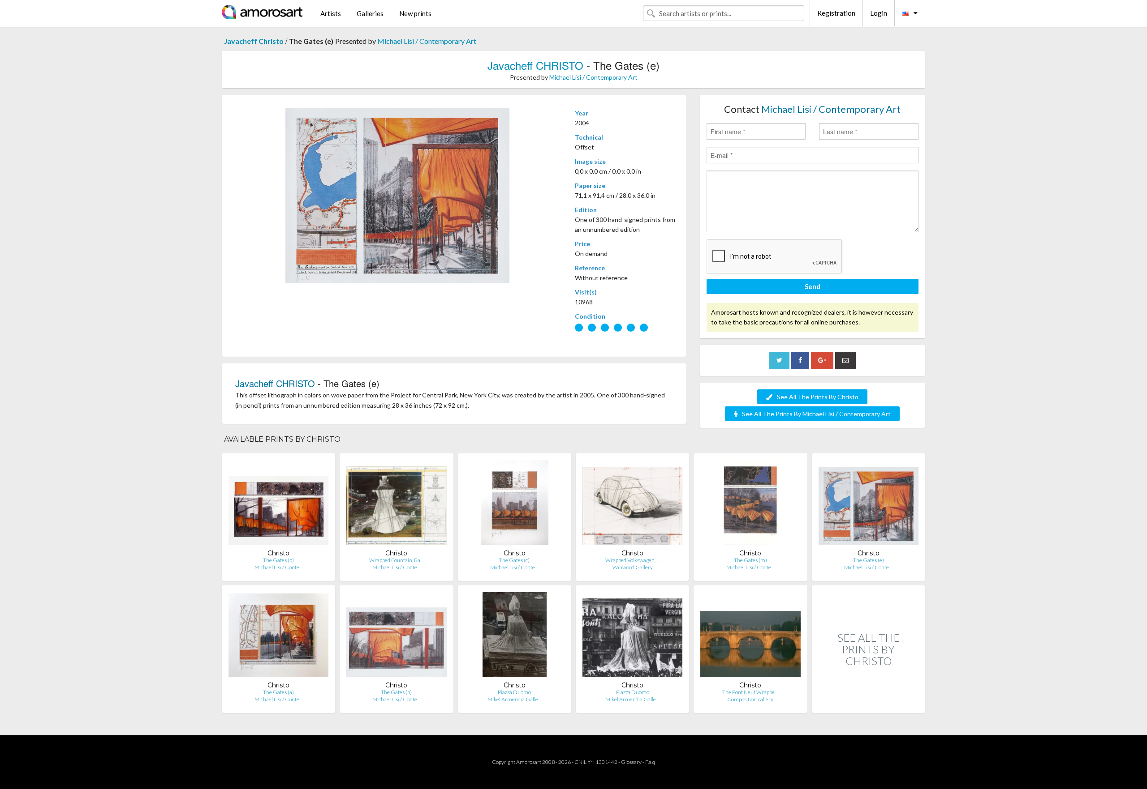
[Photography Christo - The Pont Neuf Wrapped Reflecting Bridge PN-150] (750, 636)
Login (878, 13)
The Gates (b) (278, 560)
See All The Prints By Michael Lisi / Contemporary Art (816, 414)
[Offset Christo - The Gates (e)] (868, 504)
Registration (836, 13)
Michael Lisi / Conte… (278, 567)
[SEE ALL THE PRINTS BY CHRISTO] (868, 703)
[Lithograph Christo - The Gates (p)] (396, 636)
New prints (415, 13)
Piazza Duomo (514, 692)
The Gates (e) (868, 560)
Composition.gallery (750, 699)
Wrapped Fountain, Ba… (396, 560)
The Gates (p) (396, 692)
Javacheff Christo (254, 41)
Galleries (370, 13)
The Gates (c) (514, 560)
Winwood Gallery (632, 567)
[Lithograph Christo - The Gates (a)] (278, 636)
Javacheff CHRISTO (535, 65)
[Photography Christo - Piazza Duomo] (515, 636)
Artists (330, 13)
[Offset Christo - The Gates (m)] (750, 504)
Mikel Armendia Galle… (514, 699)
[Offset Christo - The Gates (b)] (278, 504)
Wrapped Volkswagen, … (632, 560)
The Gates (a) (278, 692)
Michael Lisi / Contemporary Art (426, 41)
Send (812, 286)
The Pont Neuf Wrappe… (750, 692)
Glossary (631, 762)
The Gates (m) (750, 560)
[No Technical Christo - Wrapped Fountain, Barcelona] (396, 504)
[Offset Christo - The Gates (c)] (514, 504)
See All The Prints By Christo (817, 397)
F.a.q (650, 762)
